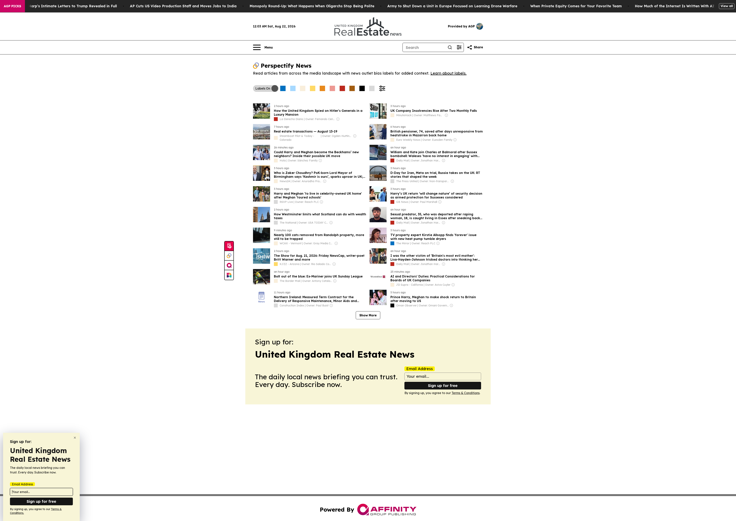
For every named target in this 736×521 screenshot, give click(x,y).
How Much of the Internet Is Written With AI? (675, 6)
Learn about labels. (448, 73)
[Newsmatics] (229, 275)
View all (727, 6)
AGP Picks (12, 6)
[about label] (276, 119)
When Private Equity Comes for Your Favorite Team (576, 6)
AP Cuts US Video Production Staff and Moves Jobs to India (183, 6)
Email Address (419, 368)
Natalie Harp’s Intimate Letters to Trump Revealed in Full (65, 6)
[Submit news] (229, 246)
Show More (368, 315)
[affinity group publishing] (229, 265)
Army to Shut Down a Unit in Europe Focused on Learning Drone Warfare (452, 6)
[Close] (75, 438)
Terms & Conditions (466, 393)
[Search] (449, 47)
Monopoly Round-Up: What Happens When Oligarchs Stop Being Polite (312, 6)
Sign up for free (443, 385)
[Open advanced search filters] (459, 47)
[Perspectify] (229, 256)
